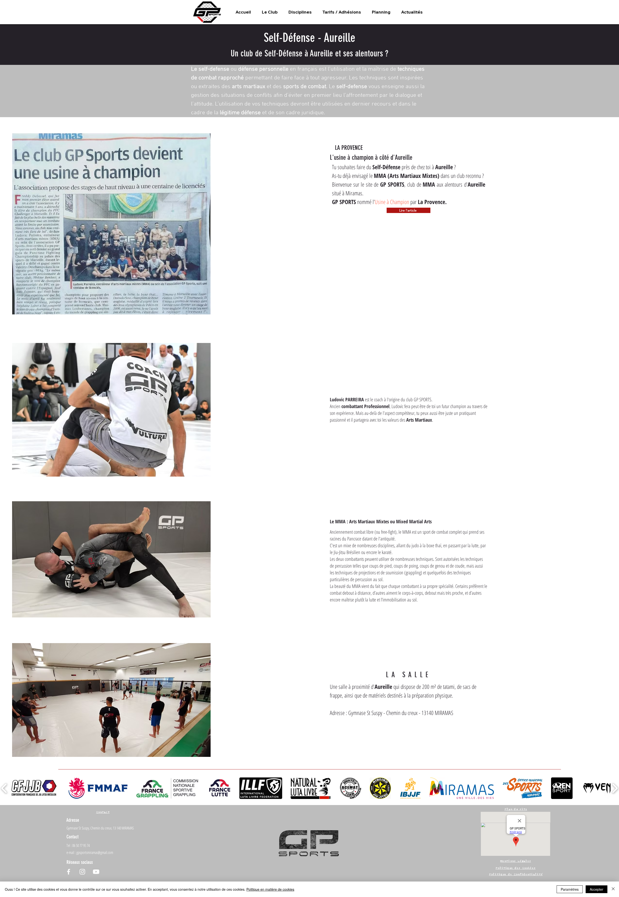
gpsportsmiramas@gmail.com (94, 852)
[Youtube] (96, 871)
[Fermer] (613, 889)
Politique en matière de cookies (270, 889)
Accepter (596, 889)
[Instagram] (82, 871)
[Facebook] (68, 871)
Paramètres (570, 889)
